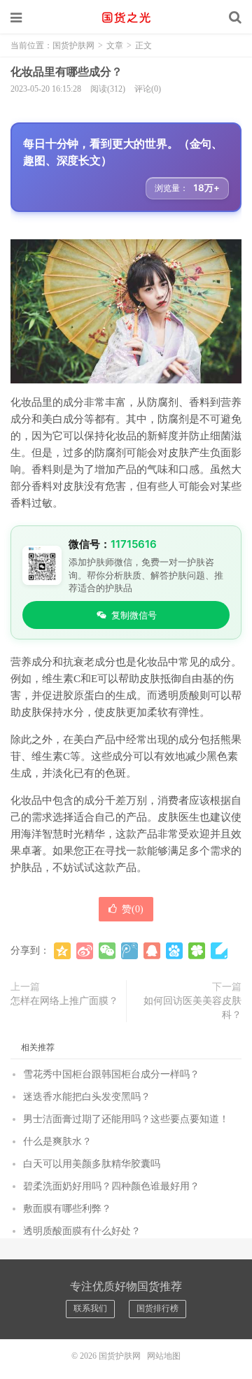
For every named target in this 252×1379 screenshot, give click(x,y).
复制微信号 (134, 615)
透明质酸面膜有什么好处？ (82, 1231)
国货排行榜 (157, 1308)
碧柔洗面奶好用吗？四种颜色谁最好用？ (111, 1186)
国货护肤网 (126, 17)
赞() (133, 909)
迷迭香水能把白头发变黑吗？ (86, 1096)
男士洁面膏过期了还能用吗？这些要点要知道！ (126, 1119)
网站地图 (164, 1356)
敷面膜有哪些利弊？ (67, 1208)
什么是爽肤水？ (57, 1141)
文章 (114, 45)
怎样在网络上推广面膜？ (64, 1001)
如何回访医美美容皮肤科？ (192, 1008)
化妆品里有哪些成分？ (66, 72)
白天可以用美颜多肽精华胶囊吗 (91, 1164)
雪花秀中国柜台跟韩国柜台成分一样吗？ (111, 1074)
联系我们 (90, 1308)
